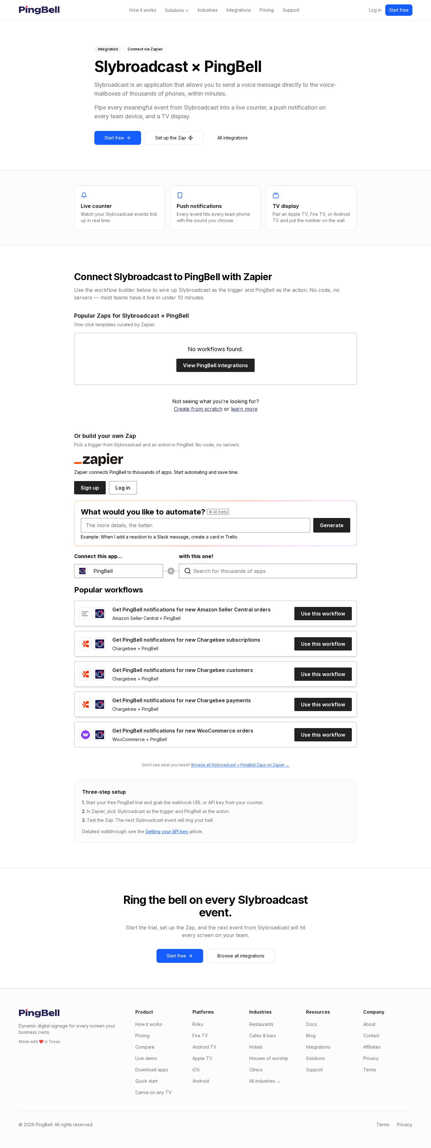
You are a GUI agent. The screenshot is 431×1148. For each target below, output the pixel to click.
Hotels (256, 1047)
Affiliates (372, 1047)
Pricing (267, 10)
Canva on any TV (153, 1092)
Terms (369, 1069)
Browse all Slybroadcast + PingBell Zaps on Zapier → (240, 764)
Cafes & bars (262, 1035)
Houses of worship (268, 1058)
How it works (142, 10)
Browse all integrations (240, 955)
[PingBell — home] (39, 10)
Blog (311, 1035)
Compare (145, 1047)
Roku (197, 1024)
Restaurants (261, 1024)
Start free (399, 10)
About (369, 1024)
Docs (311, 1024)
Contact (371, 1035)
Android (200, 1081)
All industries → (265, 1081)
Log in (375, 10)
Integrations (239, 10)
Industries (208, 10)
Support (291, 10)
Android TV (204, 1047)
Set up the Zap (170, 137)
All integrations (232, 137)
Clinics (256, 1069)
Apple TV (202, 1058)
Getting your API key (167, 831)
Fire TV (200, 1035)
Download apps (151, 1069)
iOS (196, 1069)
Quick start (146, 1081)
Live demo (146, 1058)
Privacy (371, 1058)
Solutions (174, 10)
